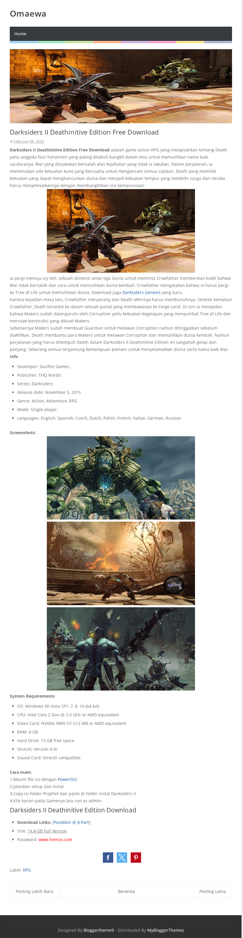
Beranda (126, 891)
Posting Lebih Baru (34, 891)
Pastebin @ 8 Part (71, 822)
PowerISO (67, 779)
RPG (27, 870)
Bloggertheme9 (99, 930)
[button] (108, 857)
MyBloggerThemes (165, 930)
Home (20, 33)
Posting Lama (212, 891)
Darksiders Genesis (141, 292)
